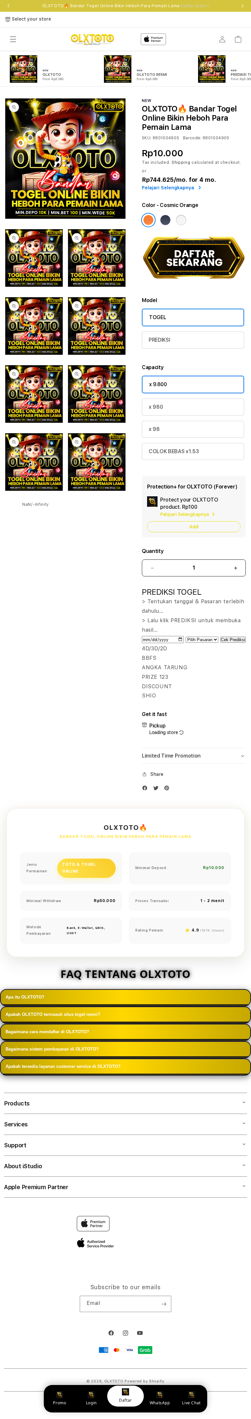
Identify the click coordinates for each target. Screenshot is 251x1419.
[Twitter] (157, 789)
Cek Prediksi (233, 639)
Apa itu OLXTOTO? (25, 997)
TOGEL (157, 317)
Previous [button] (8, 6)
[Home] (92, 39)
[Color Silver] (181, 220)
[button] (13, 39)
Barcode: (192, 138)
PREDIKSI (159, 340)
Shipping (181, 162)
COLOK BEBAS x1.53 (174, 451)
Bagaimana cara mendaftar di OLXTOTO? (47, 1031)
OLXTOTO (114, 1381)
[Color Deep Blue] (165, 220)
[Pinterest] (168, 789)
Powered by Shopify (144, 1381)
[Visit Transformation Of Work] (194, 282)
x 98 (154, 429)
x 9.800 (158, 384)
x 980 (156, 407)
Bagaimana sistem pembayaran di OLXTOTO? (52, 1049)
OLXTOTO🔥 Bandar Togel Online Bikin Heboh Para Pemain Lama (125, 6)
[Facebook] (146, 789)
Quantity (152, 551)
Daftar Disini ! (195, 6)
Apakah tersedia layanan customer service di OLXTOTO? (63, 1066)
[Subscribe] (164, 1304)
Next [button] (242, 6)
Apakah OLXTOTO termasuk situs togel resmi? (53, 1014)
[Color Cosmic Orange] (148, 220)
